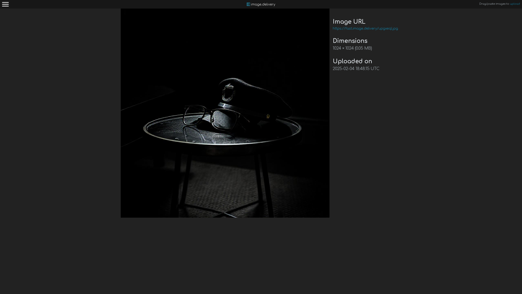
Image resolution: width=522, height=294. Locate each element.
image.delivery (262, 4)
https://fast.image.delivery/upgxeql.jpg (365, 28)
